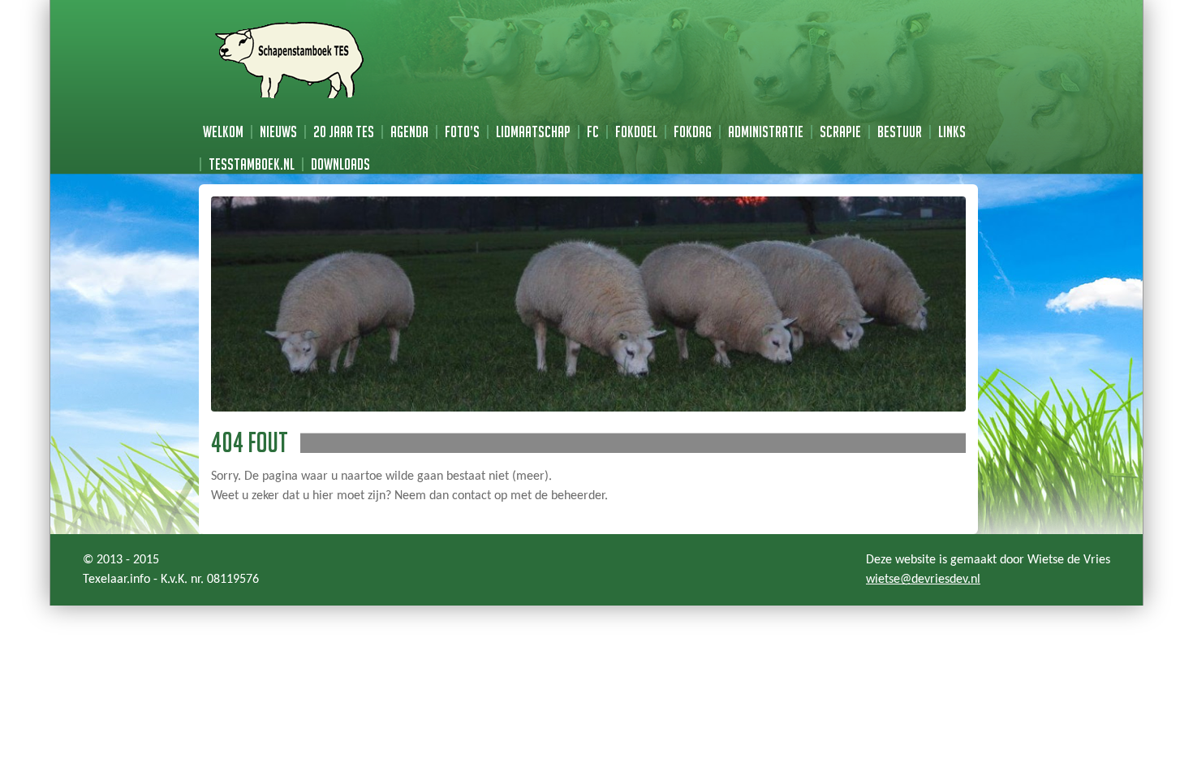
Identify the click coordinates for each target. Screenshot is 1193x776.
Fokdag (693, 131)
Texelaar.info (116, 579)
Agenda (409, 131)
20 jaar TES (343, 131)
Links (952, 131)
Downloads (340, 164)
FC (593, 131)
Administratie (765, 131)
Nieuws (278, 131)
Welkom (223, 131)
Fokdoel (636, 131)
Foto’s (462, 131)
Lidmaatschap (533, 131)
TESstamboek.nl (252, 164)
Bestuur (899, 131)
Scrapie (840, 131)
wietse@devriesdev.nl (923, 579)
